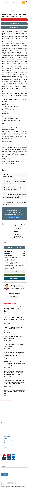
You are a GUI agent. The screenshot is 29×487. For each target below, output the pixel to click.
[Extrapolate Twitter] (14, 424)
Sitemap (6, 447)
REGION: (16, 231)
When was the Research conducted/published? (14, 188)
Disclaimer (7, 443)
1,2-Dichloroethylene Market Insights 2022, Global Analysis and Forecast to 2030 (14, 391)
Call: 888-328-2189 (14, 293)
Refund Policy (8, 445)
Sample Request (14, 27)
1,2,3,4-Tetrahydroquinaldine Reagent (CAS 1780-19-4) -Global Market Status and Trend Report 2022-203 (14, 363)
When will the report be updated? (14, 203)
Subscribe (4, 474)
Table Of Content (14, 23)
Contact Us (7, 436)
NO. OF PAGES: (17, 228)
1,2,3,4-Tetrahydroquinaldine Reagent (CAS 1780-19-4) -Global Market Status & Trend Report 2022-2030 (14, 354)
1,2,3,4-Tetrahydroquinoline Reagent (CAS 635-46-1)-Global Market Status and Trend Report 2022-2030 (14, 382)
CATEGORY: (17, 234)
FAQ (5, 438)
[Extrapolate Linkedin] (1, 426)
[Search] (12, 11)
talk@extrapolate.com (7, 414)
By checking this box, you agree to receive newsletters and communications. (15, 470)
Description (14, 20)
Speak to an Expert (14, 217)
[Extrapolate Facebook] (1, 422)
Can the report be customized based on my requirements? (14, 182)
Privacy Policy (8, 440)
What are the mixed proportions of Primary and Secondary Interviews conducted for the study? (14, 195)
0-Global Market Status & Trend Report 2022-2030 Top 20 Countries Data (14, 319)
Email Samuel (14, 297)
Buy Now (14, 271)
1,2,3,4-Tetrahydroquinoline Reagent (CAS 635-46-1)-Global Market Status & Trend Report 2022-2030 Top (14, 373)
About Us (6, 434)
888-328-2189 (5, 416)
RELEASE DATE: (19, 225)
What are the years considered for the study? (14, 175)
